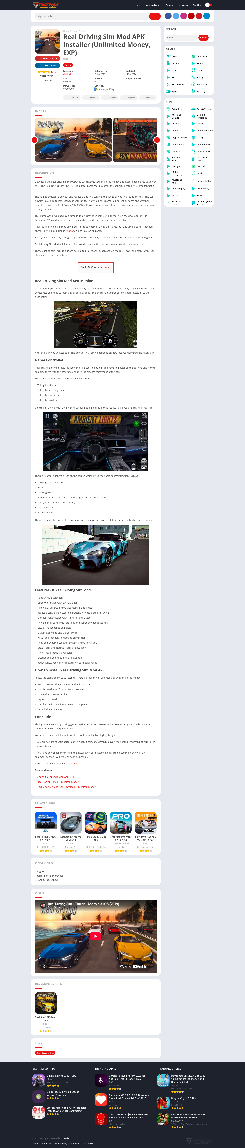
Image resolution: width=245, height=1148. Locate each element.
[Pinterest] (199, 16)
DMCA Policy (87, 1143)
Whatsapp (149, 97)
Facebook (74, 97)
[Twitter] (176, 16)
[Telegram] (206, 16)
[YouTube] (191, 16)
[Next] (157, 140)
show (106, 267)
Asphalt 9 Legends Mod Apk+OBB (56, 776)
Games (169, 5)
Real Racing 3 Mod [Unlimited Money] (59, 781)
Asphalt (70, 230)
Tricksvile (65, 1138)
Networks (183, 5)
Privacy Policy (60, 1143)
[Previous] (34, 140)
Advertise (74, 1143)
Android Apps (153, 5)
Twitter (92, 97)
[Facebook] (168, 16)
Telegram (131, 97)
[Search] (155, 16)
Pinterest (112, 97)
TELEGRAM (50, 65)
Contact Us (46, 1143)
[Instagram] (183, 16)
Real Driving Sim (45, 1052)
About (35, 1143)
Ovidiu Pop (68, 74)
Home (138, 5)
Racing (84, 30)
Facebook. (72, 763)
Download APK (50, 58)
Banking (197, 5)
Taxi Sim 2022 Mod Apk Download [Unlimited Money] (67, 786)
